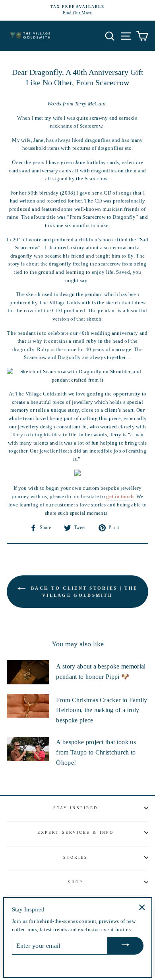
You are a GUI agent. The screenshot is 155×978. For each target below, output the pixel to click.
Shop (75, 882)
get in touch (120, 496)
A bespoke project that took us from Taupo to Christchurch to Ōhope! (96, 752)
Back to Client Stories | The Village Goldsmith (83, 592)
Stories (75, 857)
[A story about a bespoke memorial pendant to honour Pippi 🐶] (28, 672)
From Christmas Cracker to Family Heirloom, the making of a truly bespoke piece (101, 710)
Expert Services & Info (75, 832)
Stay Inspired (75, 808)
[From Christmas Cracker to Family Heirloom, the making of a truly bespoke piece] (28, 706)
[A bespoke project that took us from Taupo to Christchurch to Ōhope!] (28, 749)
